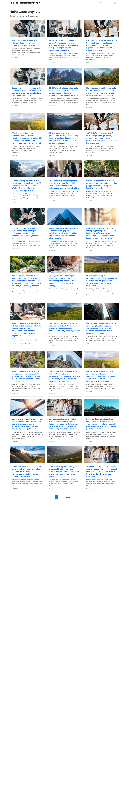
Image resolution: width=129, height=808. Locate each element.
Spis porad (103, 3)
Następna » (69, 497)
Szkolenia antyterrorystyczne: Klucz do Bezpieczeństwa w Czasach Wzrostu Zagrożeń (25, 42)
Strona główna (114, 3)
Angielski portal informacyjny (25, 2)
